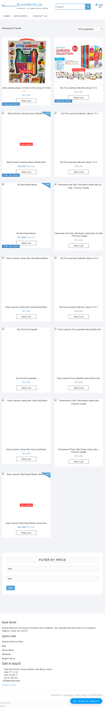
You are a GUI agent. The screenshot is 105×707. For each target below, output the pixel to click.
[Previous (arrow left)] (1, 706)
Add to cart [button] (78, 171)
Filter (10, 587)
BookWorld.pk (29, 4)
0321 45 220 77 (11, 675)
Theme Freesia (80, 695)
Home (6, 16)
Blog (4, 645)
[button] (86, 701)
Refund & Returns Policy (12, 641)
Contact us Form (9, 684)
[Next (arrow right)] (4, 706)
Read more (26, 100)
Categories (20, 16)
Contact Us (40, 16)
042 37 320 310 (11, 677)
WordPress (98, 695)
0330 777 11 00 (11, 672)
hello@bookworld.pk (11, 680)
